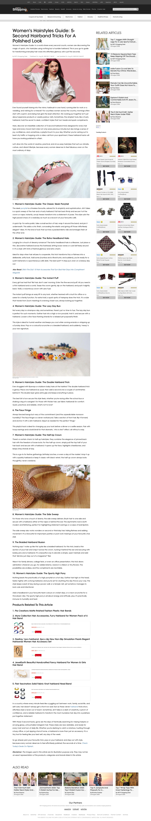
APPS (101, 2)
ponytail (24, 208)
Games (88, 2)
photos (94, 9)
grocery (68, 9)
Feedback (67, 814)
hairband (74, 707)
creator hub (101, 9)
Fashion (80, 17)
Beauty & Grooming (54, 17)
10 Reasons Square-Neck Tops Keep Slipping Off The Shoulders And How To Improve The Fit (124, 55)
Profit (40, 2)
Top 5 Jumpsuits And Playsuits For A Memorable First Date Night (99, 789)
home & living (77, 9)
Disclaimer (58, 814)
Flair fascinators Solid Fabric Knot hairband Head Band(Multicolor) (45, 689)
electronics (44, 9)
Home (41, 20)
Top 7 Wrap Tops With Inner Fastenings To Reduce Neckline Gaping (125, 789)
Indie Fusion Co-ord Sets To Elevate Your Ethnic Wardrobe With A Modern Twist (123, 70)
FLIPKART (76, 809)
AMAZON (67, 809)
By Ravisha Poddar (96, 792)
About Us (26, 814)
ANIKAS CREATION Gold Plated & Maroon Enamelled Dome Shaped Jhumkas (127, 161)
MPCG (115, 2)
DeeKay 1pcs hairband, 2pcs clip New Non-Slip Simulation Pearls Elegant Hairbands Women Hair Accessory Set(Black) (56, 647)
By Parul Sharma (116, 102)
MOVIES (50, 2)
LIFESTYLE (69, 2)
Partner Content (116, 814)
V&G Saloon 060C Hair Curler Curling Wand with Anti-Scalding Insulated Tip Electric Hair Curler (127, 292)
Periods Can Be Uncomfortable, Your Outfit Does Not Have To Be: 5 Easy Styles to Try (124, 84)
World (34, 2)
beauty (57, 9)
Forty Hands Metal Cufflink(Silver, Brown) (103, 292)
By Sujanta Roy (44, 792)
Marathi (122, 2)
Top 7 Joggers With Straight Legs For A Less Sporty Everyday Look (124, 40)
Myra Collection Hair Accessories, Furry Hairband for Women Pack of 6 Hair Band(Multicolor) (50, 623)
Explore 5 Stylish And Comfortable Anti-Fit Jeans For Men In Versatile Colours (124, 98)
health (63, 9)
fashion (51, 9)
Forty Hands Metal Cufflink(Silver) (102, 226)
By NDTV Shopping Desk (20, 56)
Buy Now (106, 166)
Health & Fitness (103, 17)
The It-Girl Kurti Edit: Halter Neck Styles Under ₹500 (122, 113)
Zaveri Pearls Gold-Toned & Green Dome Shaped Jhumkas (106, 160)
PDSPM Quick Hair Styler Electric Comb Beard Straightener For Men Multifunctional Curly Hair (125, 259)
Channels (51, 814)
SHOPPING (95, 2)
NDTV (28, 2)
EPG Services (42, 814)
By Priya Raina (115, 73)
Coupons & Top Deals (36, 17)
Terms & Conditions (103, 814)
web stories (86, 9)
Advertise (33, 814)
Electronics (69, 17)
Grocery (90, 17)
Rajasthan (108, 2)
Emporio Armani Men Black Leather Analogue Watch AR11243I (126, 226)
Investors (74, 814)
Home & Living (117, 17)
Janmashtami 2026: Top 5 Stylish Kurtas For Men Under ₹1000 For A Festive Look (49, 789)
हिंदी (45, 2)
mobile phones (35, 9)
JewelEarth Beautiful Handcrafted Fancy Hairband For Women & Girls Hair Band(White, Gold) (50, 669)
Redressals (82, 814)
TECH (82, 2)
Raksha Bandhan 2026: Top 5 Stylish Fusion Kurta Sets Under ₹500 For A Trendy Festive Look (75, 789)
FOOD (62, 2)
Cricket (56, 2)
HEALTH (76, 2)
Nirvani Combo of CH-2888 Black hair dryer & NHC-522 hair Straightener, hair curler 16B (105, 193)
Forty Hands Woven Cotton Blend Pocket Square (105, 259)
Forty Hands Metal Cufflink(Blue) (123, 193)
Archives (125, 814)
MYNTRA (84, 809)
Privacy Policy (91, 814)
